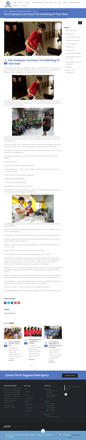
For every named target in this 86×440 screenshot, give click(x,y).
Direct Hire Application (71, 43)
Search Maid (49, 2)
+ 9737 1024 (51, 407)
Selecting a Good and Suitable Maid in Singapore (15, 341)
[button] (31, 366)
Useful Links (16, 5)
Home (14, 2)
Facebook (5, 303)
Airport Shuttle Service (71, 30)
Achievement (28, 405)
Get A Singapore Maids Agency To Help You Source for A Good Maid (35, 344)
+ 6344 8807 (51, 405)
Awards (65, 2)
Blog (55, 2)
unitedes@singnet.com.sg (52, 418)
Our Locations (28, 412)
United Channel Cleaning (37, 2)
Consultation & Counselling (72, 40)
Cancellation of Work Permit (73, 37)
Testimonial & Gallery (74, 2)
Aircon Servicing (29, 399)
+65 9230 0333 (51, 409)
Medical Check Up (70, 34)
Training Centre (29, 408)
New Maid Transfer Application (73, 53)
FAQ (60, 2)
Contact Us (24, 5)
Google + (15, 303)
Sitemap (27, 402)
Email (19, 303)
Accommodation (9, 224)
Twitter (8, 303)
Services (27, 2)
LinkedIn (12, 303)
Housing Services (70, 50)
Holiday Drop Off (70, 47)
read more (11, 359)
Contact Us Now (70, 377)
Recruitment (69, 67)
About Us (21, 2)
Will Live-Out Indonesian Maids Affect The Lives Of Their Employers (54, 341)
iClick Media (74, 436)
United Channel (14, 290)
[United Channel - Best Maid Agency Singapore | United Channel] (8, 4)
